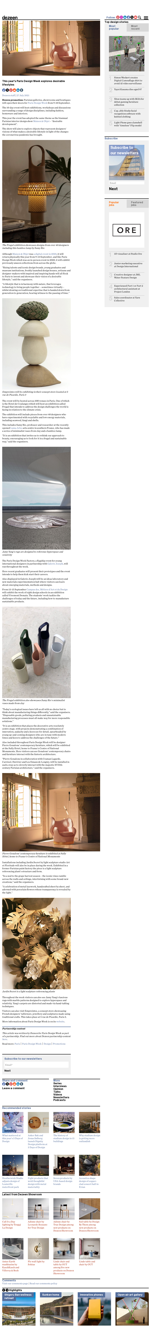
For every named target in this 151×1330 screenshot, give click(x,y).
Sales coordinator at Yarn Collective (127, 299)
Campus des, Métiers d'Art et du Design (47, 589)
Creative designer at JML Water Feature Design (127, 276)
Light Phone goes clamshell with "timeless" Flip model (128, 124)
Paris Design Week (37, 102)
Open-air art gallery (130, 1294)
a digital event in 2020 (45, 253)
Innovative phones (91, 1294)
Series (57, 1083)
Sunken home (50, 1294)
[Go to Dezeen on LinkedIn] (125, 17)
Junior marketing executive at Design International (128, 265)
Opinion (58, 1089)
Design (47, 1044)
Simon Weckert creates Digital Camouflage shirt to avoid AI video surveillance (128, 80)
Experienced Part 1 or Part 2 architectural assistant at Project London (128, 288)
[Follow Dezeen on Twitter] (132, 17)
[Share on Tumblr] (21, 90)
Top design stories (116, 22)
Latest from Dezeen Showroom (22, 1194)
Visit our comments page (15, 1283)
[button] (139, 17)
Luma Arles (16, 427)
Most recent (135, 27)
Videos (57, 1094)
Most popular (114, 27)
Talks (57, 1091)
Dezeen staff (8, 95)
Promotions (59, 1044)
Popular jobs (114, 203)
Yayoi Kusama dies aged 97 (128, 89)
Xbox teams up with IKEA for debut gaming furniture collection (129, 101)
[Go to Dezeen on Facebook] (128, 17)
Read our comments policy (43, 1283)
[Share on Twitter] (7, 90)
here (4, 1039)
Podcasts (59, 1100)
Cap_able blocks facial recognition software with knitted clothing (127, 113)
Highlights (15, 1290)
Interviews (60, 1086)
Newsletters (61, 1097)
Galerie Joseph (55, 563)
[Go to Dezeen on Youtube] (135, 17)
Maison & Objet (41, 121)
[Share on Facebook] (4, 90)
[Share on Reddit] (14, 90)
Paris (17, 1044)
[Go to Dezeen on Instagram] (121, 17)
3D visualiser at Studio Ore (128, 253)
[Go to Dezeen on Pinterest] (118, 17)
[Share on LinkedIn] (18, 90)
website (60, 1021)
